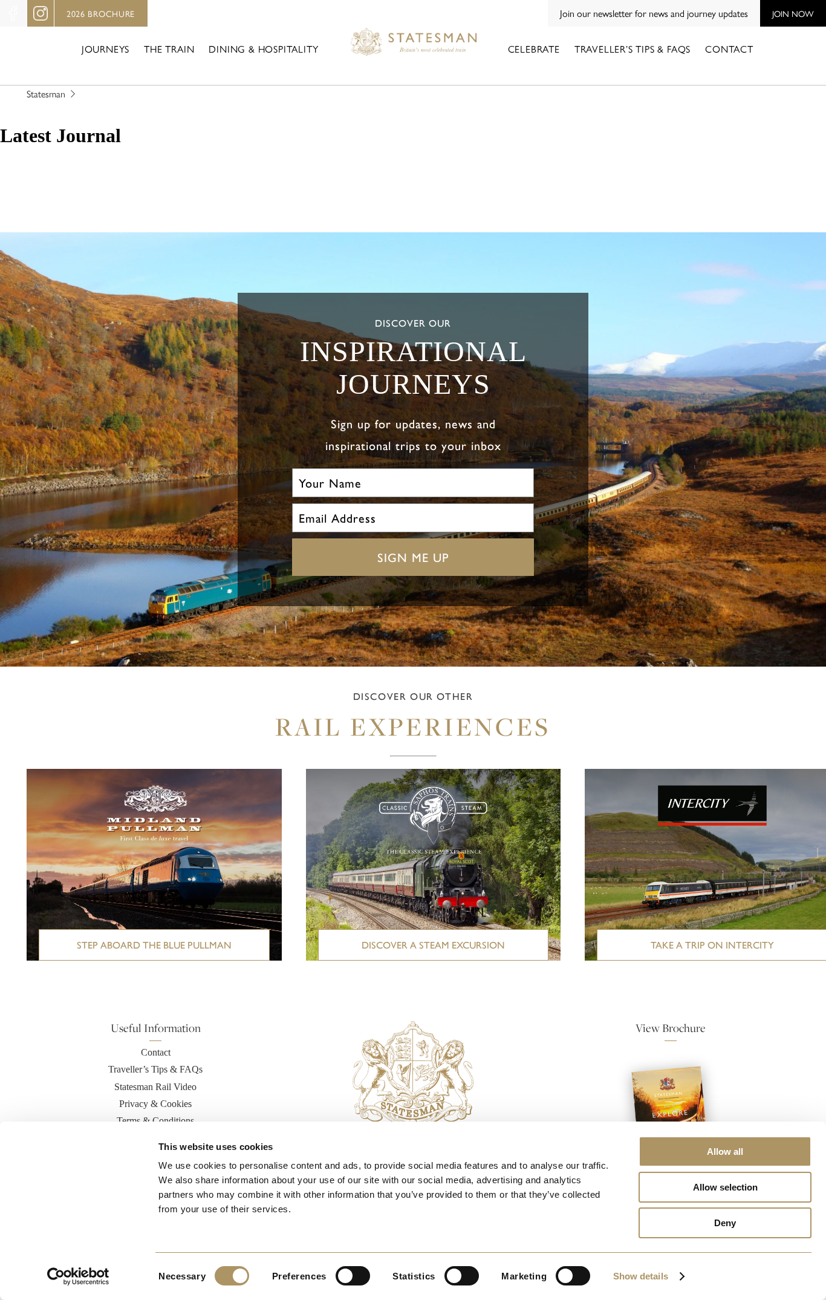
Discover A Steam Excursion (433, 945)
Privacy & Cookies (155, 1104)
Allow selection (725, 1187)
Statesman (46, 93)
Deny (725, 1223)
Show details (640, 1276)
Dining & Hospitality (263, 49)
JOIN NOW (793, 13)
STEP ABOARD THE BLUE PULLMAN (154, 945)
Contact (729, 49)
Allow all (725, 1151)
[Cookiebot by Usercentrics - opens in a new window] (78, 1276)
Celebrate (534, 49)
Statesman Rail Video (155, 1087)
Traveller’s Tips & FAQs (632, 49)
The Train (169, 49)
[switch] (353, 1275)
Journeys (105, 49)
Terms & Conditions (155, 1120)
